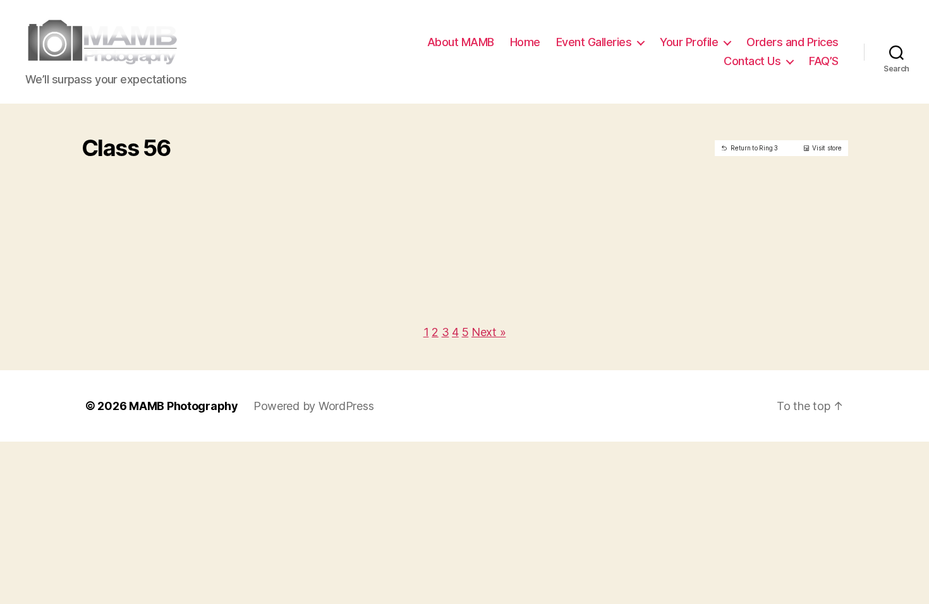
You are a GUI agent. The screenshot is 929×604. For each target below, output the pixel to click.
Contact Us (752, 61)
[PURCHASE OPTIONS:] (184, 167)
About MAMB (460, 42)
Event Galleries (594, 42)
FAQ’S (824, 61)
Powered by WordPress (313, 406)
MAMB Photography (183, 406)
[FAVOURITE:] (165, 167)
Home (525, 42)
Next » (488, 332)
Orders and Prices (792, 42)
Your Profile (689, 42)
